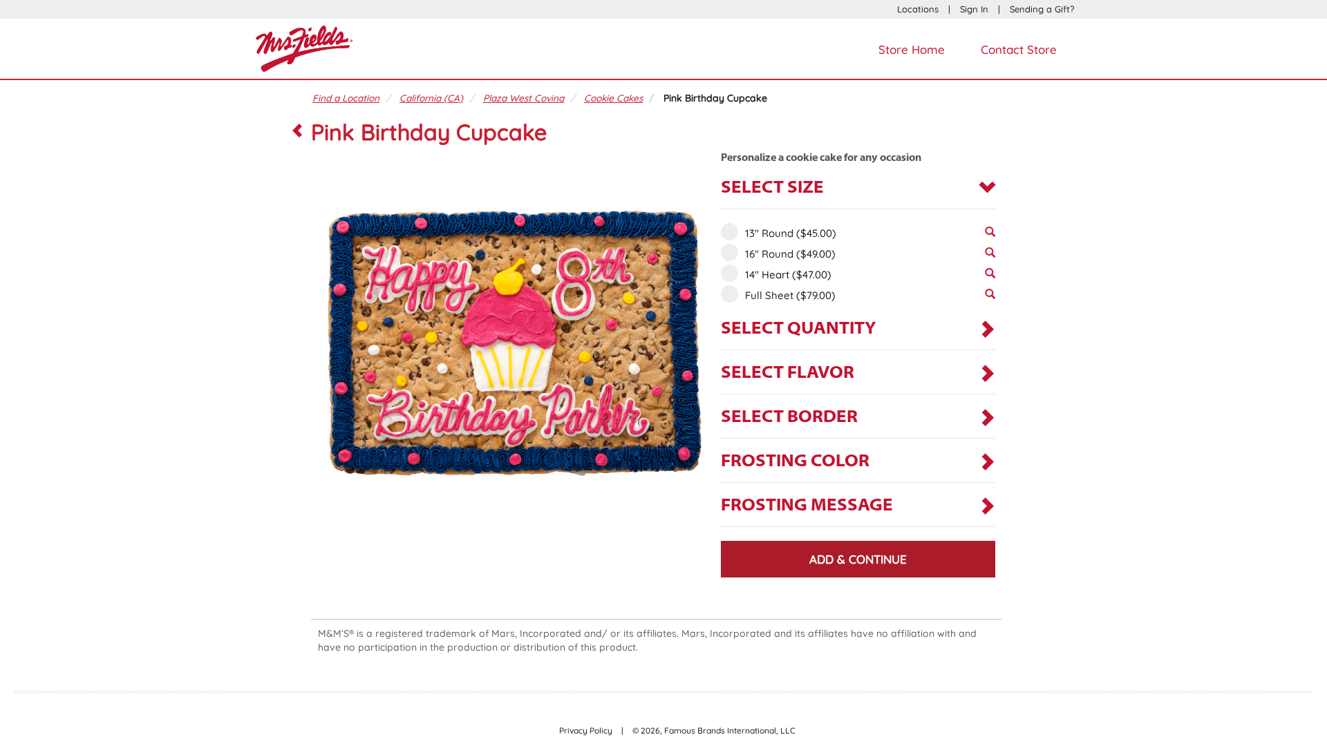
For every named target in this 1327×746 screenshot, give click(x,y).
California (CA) (431, 98)
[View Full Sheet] (990, 297)
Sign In (974, 9)
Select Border (789, 417)
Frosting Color (795, 461)
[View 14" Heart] (990, 277)
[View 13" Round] (990, 235)
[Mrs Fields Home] (304, 46)
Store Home (911, 49)
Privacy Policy (585, 730)
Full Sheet (790, 295)
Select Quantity (798, 329)
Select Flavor (787, 373)
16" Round (790, 253)
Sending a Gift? (1042, 9)
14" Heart (788, 274)
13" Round (790, 233)
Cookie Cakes (613, 98)
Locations (918, 9)
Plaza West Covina (523, 98)
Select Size (772, 188)
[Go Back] (297, 132)
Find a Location (345, 98)
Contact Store (1019, 49)
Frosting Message (807, 506)
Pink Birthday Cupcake (715, 98)
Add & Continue (858, 559)
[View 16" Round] (990, 256)
